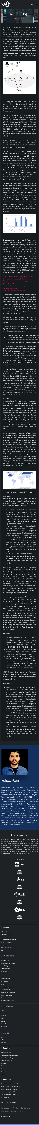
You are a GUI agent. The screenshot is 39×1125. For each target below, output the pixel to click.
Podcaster (4, 971)
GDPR (2, 1040)
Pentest (3, 1066)
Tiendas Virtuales (5, 934)
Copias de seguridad (6, 987)
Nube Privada (4, 981)
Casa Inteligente (5, 966)
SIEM (2, 1074)
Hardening (4, 1071)
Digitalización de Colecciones (9, 1089)
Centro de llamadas (6, 948)
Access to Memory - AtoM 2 (8, 1094)
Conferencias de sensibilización (9, 1055)
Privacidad (5, 1108)
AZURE (3, 1021)
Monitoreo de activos (6, 995)
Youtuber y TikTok (5, 968)
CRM (2, 950)
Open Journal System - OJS (8, 1092)
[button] (34, 4)
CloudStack (4, 1026)
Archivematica (5, 1097)
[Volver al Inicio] (5, 4)
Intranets (3, 945)
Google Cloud (4, 1024)
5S (2, 1037)
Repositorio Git (5, 998)
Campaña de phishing (7, 1058)
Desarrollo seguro (6, 1052)
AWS (2, 1018)
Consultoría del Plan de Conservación (11, 1086)
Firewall (3, 984)
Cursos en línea (5, 937)
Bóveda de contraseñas (7, 1000)
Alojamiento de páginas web (8, 939)
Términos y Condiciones (21, 1108)
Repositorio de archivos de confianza (11, 1084)
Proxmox (3, 1013)
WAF (2, 1068)
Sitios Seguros (5, 931)
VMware (3, 1010)
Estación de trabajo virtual (8, 992)
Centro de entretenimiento (8, 963)
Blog (21, 1111)
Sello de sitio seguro (6, 942)
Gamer (3, 974)
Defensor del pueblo (8, 1111)
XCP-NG (3, 1016)
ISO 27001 (3, 1042)
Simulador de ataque (6, 1060)
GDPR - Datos (5, 1116)
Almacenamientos (6, 990)
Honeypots (4, 1063)
